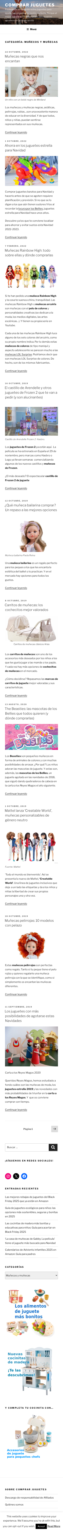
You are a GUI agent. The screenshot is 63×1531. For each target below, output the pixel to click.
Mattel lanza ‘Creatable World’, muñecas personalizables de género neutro (28, 815)
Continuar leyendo (16, 132)
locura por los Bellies (30, 208)
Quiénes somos (14, 1504)
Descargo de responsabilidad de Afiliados (29, 1497)
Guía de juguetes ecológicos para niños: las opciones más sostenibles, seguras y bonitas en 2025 (31, 1212)
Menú (33, 29)
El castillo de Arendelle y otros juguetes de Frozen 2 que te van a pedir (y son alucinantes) (31, 392)
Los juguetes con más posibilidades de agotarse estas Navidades (29, 1016)
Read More (53, 1526)
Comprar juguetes (30, 5)
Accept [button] (41, 1526)
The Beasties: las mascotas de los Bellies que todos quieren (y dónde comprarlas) (31, 713)
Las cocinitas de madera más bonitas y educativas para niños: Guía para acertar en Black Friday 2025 (30, 1227)
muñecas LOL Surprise (18, 354)
